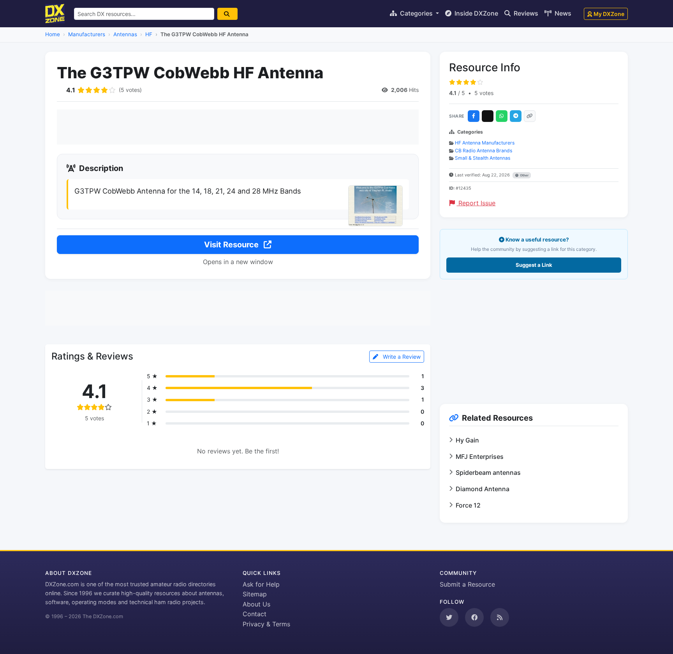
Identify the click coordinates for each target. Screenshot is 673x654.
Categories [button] (416, 13)
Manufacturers (86, 34)
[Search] (227, 14)
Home (52, 34)
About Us (256, 604)
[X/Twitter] (487, 116)
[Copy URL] (530, 116)
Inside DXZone (475, 13)
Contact (254, 614)
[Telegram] (515, 116)
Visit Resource (232, 244)
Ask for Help (261, 584)
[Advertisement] (238, 127)
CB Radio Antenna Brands (483, 150)
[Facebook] (473, 116)
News (562, 13)
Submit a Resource (467, 584)
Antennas (125, 34)
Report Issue (475, 203)
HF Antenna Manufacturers (484, 143)
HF (148, 34)
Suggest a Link (534, 265)
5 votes (483, 93)
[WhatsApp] (501, 116)
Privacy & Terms (266, 624)
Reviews (525, 13)
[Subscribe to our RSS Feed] (499, 617)
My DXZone (609, 14)
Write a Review (401, 356)
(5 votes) (130, 89)
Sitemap (255, 594)
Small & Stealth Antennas (482, 158)
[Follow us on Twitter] (449, 617)
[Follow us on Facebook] (474, 617)
